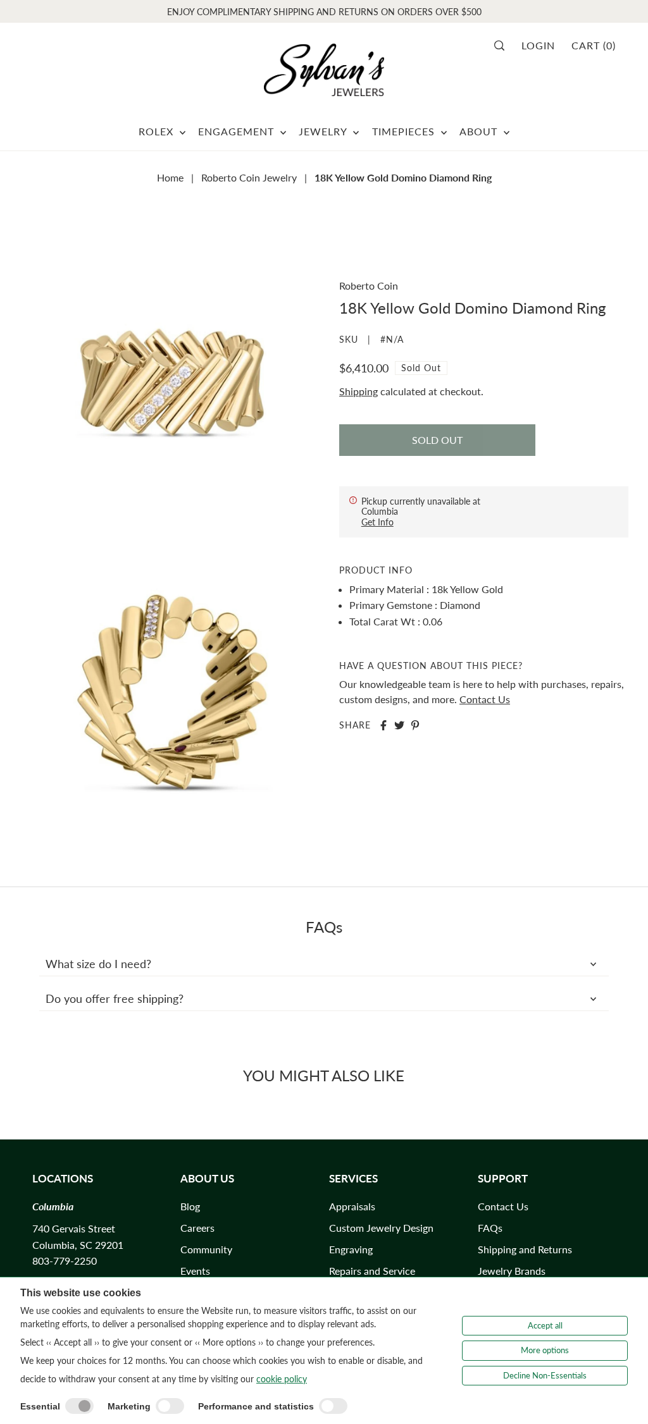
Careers (197, 1228)
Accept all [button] (545, 1325)
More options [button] (545, 1350)
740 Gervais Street (73, 1228)
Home (170, 177)
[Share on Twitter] (399, 725)
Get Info (377, 522)
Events (195, 1271)
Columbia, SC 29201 (77, 1245)
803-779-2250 (64, 1261)
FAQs (490, 1228)
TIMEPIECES (405, 131)
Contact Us (484, 699)
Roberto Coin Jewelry (249, 177)
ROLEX (158, 131)
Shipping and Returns (525, 1249)
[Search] (503, 45)
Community (206, 1249)
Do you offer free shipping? (115, 998)
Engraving (351, 1249)
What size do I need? (98, 964)
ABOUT (480, 131)
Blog (190, 1206)
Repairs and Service (372, 1271)
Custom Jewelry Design (381, 1228)
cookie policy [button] (281, 1378)
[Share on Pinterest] (415, 725)
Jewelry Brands (511, 1271)
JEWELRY (324, 131)
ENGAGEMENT (237, 131)
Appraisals (352, 1206)
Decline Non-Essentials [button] (545, 1375)
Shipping (358, 391)
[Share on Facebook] (383, 725)
